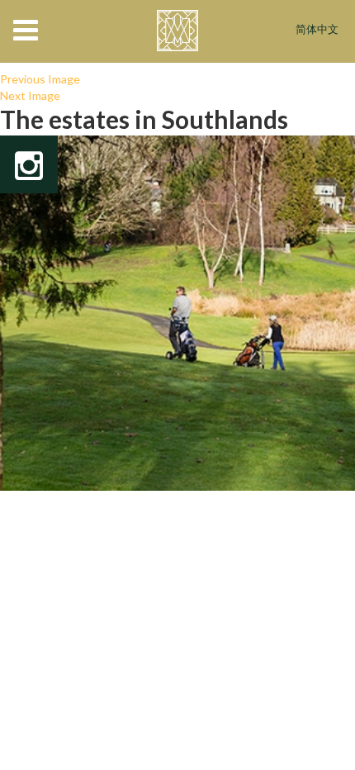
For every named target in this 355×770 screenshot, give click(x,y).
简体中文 (317, 30)
